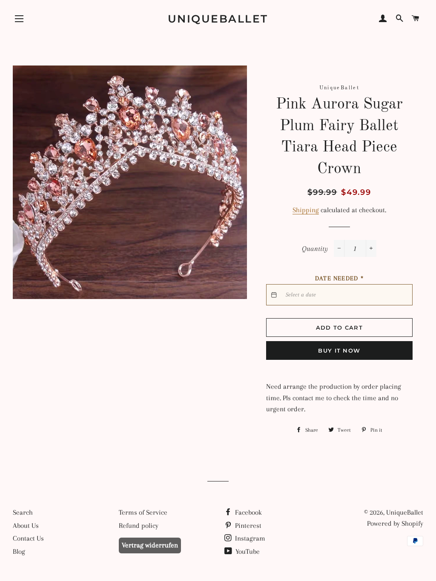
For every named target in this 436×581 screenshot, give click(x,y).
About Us (26, 525)
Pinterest (247, 525)
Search (23, 512)
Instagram (249, 538)
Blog (19, 551)
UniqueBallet (218, 18)
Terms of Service (143, 512)
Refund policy (138, 525)
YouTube (247, 551)
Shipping (306, 210)
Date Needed (339, 278)
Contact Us (28, 538)
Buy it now (339, 350)
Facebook (247, 512)
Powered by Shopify (395, 523)
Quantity (315, 249)
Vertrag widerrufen (150, 545)
